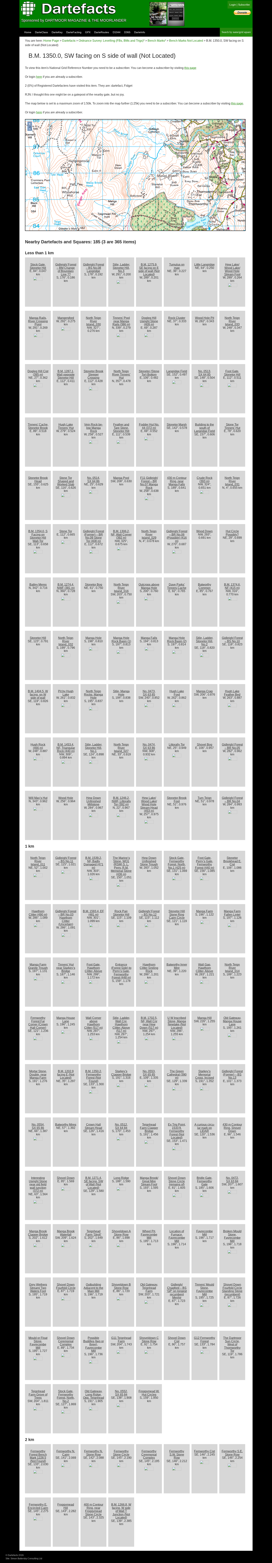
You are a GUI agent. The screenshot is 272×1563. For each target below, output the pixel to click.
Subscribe (244, 4)
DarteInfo (139, 32)
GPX (87, 32)
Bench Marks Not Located (186, 40)
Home (27, 32)
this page (190, 67)
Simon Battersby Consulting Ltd (26, 1558)
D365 (127, 32)
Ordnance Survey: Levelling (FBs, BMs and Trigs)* (112, 40)
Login (232, 4)
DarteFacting (73, 32)
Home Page (51, 40)
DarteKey (57, 32)
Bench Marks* (157, 40)
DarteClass (41, 32)
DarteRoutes (101, 32)
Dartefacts (68, 40)
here (39, 76)
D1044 (116, 32)
